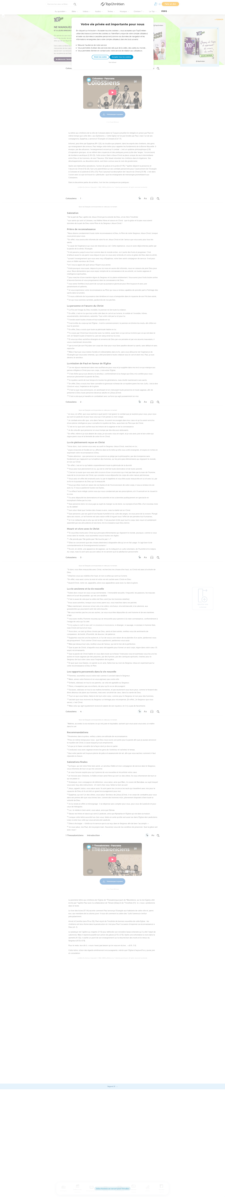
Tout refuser (112, 62)
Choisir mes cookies (100, 57)
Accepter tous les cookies (121, 57)
